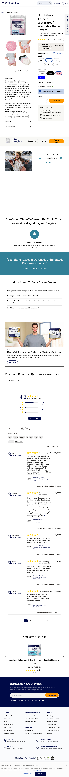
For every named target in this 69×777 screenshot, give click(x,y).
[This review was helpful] (55, 584)
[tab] (32, 247)
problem (11, 442)
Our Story (50, 716)
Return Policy (8, 730)
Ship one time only (49, 91)
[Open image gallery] (18, 26)
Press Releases (52, 724)
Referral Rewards (30, 721)
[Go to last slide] (5, 657)
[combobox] (32, 428)
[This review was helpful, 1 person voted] (56, 528)
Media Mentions (52, 721)
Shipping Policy (8, 724)
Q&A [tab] (19, 381)
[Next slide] (63, 657)
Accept (40, 773)
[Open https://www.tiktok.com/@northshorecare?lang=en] (39, 700)
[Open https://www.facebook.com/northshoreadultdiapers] (25, 700)
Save (59, 39)
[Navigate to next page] (47, 620)
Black (50, 73)
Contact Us (7, 719)
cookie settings (27, 773)
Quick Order (7, 727)
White (42, 73)
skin (31, 437)
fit (27, 437)
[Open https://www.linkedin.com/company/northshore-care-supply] (36, 700)
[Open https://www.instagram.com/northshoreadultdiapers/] (32, 700)
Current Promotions (31, 716)
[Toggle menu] (2, 3)
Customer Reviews (53, 719)
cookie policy (37, 770)
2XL (56, 64)
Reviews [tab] (11, 381)
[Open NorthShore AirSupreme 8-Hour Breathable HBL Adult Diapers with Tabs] (34, 650)
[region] (34, 769)
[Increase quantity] (47, 101)
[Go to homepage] (13, 3)
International (29, 730)
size (10, 437)
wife (41, 437)
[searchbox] (14, 428)
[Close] (66, 765)
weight (16, 437)
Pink (58, 73)
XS (41, 60)
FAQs (5, 721)
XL (49, 64)
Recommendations (67, 25)
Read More (12, 362)
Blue (41, 77)
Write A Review (34, 418)
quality (22, 437)
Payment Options (9, 733)
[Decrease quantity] (39, 101)
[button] (18, 26)
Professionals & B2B (53, 730)
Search (41, 3)
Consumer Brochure (53, 727)
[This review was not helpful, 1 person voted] (59, 613)
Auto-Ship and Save (31, 719)
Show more (19, 442)
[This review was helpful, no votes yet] (55, 486)
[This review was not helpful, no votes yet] (59, 486)
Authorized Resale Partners (34, 733)
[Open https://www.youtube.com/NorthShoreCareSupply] (43, 700)
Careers (49, 733)
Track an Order (8, 716)
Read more (47, 516)
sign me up (52, 695)
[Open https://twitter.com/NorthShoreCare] (28, 700)
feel (36, 437)
